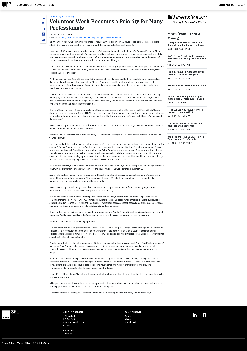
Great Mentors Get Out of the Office (186, 85)
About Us (67, 333)
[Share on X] (43, 23)
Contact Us (68, 330)
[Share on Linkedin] (43, 28)
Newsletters (44, 5)
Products (129, 316)
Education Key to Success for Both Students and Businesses (185, 124)
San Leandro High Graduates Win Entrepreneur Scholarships (185, 138)
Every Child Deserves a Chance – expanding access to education (91, 37)
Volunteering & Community (61, 16)
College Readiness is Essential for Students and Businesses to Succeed (186, 43)
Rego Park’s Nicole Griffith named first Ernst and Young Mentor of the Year (186, 58)
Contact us (226, 5)
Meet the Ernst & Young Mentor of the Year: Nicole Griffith (185, 111)
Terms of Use (23, 343)
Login (241, 5)
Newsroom (24, 5)
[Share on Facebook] (43, 34)
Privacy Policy (8, 343)
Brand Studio (131, 322)
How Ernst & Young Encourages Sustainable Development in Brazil (186, 97)
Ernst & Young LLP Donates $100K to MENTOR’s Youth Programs (186, 73)
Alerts (128, 319)
